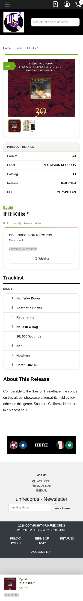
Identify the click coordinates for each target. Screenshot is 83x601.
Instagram (43, 486)
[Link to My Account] (67, 5)
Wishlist (44, 258)
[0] (78, 5)
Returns (67, 538)
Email (43, 490)
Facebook (43, 481)
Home (7, 48)
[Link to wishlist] (55, 5)
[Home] (13, 21)
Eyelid (19, 48)
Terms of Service (42, 541)
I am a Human (62, 508)
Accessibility (41, 551)
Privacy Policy (16, 541)
